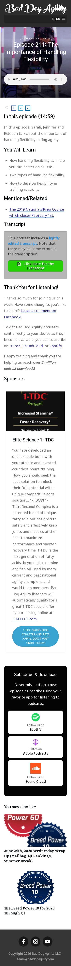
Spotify (56, 345)
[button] (56, 19)
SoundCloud (32, 345)
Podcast (35, 68)
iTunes (15, 345)
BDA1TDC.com (24, 619)
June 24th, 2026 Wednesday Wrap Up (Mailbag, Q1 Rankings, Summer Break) (35, 840)
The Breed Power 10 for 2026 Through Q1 (35, 895)
